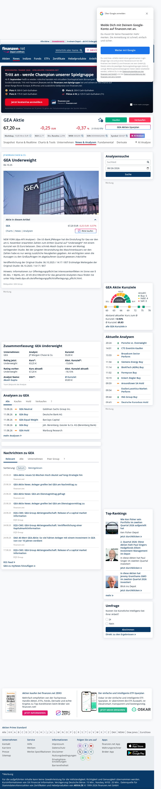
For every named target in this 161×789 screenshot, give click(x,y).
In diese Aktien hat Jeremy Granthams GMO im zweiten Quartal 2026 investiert (133, 578)
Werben (31, 748)
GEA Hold (24, 430)
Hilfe (29, 744)
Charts (9, 231)
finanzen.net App (111, 744)
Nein (111, 624)
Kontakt (6, 744)
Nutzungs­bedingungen (64, 755)
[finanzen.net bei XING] (91, 751)
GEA (8, 225)
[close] (146, 13)
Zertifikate (59, 58)
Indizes (27, 58)
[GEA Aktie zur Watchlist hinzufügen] (100, 119)
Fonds (37, 58)
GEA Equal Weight (28, 419)
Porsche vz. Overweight (134, 342)
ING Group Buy (129, 396)
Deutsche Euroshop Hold (134, 402)
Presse (5, 752)
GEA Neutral (25, 409)
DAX (114, 732)
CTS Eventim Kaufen (132, 348)
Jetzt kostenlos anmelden (26, 102)
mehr (109, 595)
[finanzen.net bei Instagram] (80, 745)
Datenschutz (58, 748)
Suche (128, 174)
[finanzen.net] (13, 48)
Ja (110, 619)
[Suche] (81, 50)
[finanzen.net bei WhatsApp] (82, 757)
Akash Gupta (10, 379)
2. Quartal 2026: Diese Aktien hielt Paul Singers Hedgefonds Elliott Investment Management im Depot (133, 547)
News (16, 58)
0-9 (10, 732)
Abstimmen (128, 629)
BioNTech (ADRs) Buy (132, 367)
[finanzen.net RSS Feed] (88, 757)
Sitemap (6, 755)
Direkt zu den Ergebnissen (120, 634)
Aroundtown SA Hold (132, 383)
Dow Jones (132, 732)
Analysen (28, 231)
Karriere (6, 748)
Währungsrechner (111, 748)
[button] (96, 50)
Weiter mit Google (125, 50)
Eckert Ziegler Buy (131, 377)
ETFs (47, 58)
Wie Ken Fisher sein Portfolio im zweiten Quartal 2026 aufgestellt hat (133, 524)
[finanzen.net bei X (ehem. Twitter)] (80, 751)
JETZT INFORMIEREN (35, 712)
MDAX (121, 732)
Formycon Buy (129, 372)
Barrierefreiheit (60, 765)
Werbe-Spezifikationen (39, 752)
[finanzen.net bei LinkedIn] (85, 751)
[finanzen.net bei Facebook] (85, 745)
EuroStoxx (145, 732)
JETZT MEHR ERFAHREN (112, 709)
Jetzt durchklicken (130, 536)
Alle (4, 732)
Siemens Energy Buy (132, 361)
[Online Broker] (14, 51)
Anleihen (94, 58)
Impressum (58, 744)
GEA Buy (23, 414)
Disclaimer (57, 752)
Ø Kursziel (70, 376)
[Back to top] (146, 785)
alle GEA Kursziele (115, 326)
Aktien (6, 58)
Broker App (108, 752)
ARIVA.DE (78, 785)
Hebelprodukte (77, 58)
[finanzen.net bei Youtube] (91, 745)
